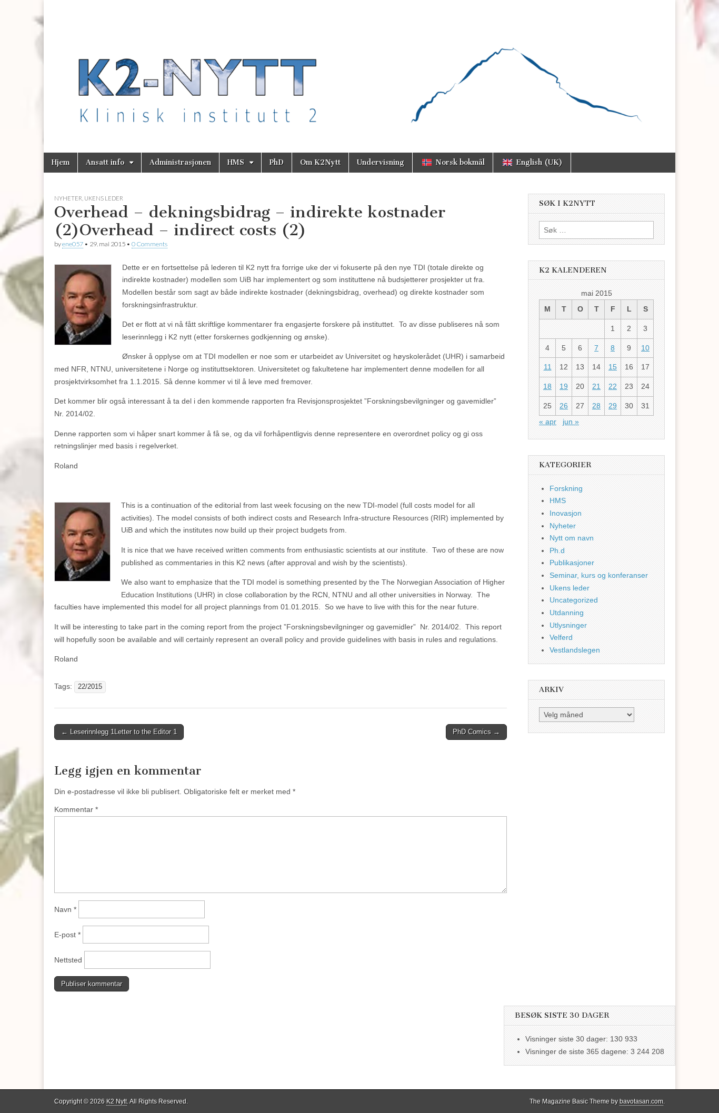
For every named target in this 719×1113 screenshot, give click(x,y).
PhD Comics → (476, 732)
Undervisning (380, 162)
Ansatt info (105, 162)
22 (612, 386)
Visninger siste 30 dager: (567, 1039)
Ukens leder (103, 198)
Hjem (60, 162)
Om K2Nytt (320, 162)
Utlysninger (568, 625)
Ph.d (557, 550)
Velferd (561, 637)
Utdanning (567, 612)
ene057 (72, 244)
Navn (65, 909)
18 (547, 386)
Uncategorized (574, 600)
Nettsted (68, 960)
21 (596, 386)
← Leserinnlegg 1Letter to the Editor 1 (119, 732)
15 (612, 367)
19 (564, 386)
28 (596, 406)
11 (548, 367)
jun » (571, 421)
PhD (276, 162)
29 (612, 406)
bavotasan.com (641, 1101)
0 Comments (149, 244)
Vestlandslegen (575, 650)
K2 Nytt (116, 1101)
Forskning (566, 488)
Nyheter (68, 198)
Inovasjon (566, 513)
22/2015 (90, 686)
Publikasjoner (572, 562)
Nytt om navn (572, 538)
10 (645, 348)
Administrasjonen (180, 162)
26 (564, 406)
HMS (235, 162)
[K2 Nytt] (359, 68)
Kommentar (76, 809)
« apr (547, 421)
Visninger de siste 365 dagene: (578, 1051)
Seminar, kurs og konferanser (599, 575)
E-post (67, 934)
